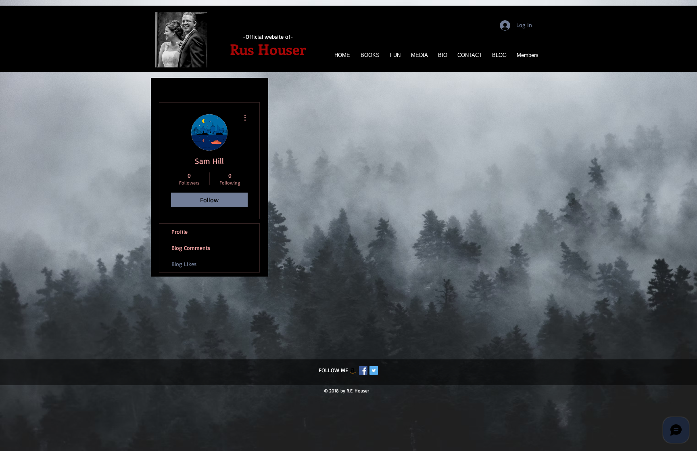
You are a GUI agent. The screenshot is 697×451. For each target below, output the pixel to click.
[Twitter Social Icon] (373, 370)
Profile (179, 231)
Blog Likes (183, 263)
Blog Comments (190, 247)
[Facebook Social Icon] (363, 370)
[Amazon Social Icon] (352, 370)
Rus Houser (268, 49)
